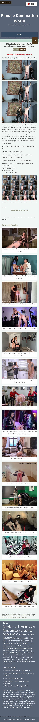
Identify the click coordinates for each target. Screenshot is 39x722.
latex (25, 648)
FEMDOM (29, 626)
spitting (33, 661)
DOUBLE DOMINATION (11, 653)
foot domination (16, 648)
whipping (28, 651)
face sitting (26, 646)
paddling (11, 617)
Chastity (9, 655)
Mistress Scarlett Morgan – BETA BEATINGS (18, 670)
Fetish (17, 661)
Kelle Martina (29, 616)
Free (31, 638)
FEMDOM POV (16, 651)
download (14, 657)
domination (7, 651)
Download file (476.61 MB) (19, 210)
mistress (30, 648)
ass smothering (7, 663)
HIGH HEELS (23, 653)
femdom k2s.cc (12, 630)
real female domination (20, 617)
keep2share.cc (17, 655)
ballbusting (7, 646)
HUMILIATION (27, 634)
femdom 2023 (22, 638)
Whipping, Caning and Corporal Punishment (18, 614)
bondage (29, 640)
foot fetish (17, 646)
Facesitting (28, 659)
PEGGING (6, 648)
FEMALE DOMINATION (17, 632)
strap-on (18, 643)
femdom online (13, 626)
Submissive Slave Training (16, 659)
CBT (4, 640)
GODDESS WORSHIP (24, 657)
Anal (23, 651)
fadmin (23, 49)
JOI (29, 661)
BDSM (3, 616)
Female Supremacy (9, 661)
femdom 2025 (18, 640)
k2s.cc (6, 637)
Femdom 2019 (23, 661)
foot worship (8, 643)
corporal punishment (14, 616)
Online (12, 638)
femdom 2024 (27, 643)
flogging (23, 616)
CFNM (6, 616)
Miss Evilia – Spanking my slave (14, 678)
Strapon (24, 655)
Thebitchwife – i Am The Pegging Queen (17, 686)
